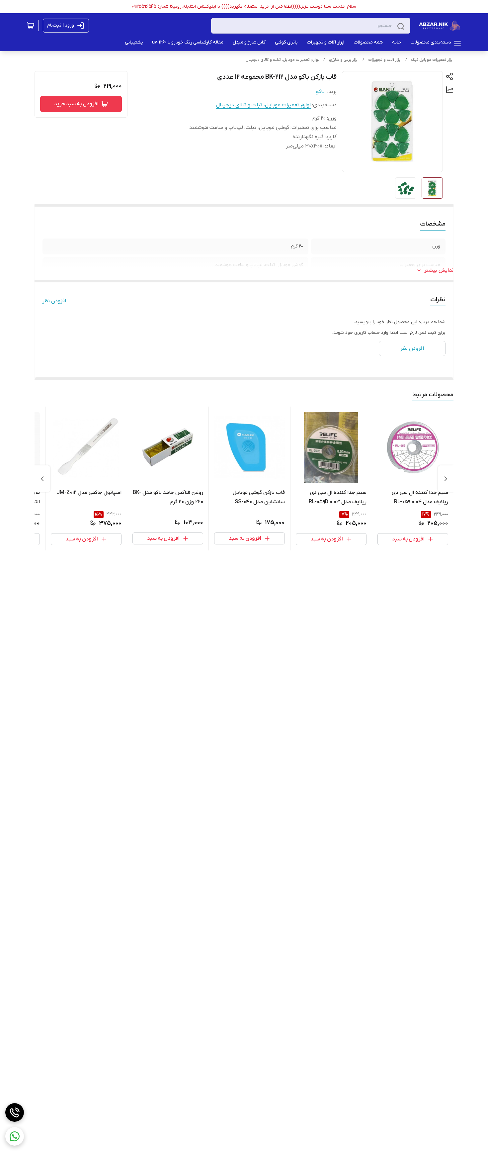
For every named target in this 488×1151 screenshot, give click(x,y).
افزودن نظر (54, 301)
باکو (320, 91)
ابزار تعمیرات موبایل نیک (432, 59)
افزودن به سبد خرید (76, 104)
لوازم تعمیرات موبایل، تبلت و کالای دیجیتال (282, 59)
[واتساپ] (14, 1136)
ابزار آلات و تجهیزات (384, 59)
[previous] (446, 478)
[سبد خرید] (31, 26)
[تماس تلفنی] (14, 1112)
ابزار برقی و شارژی (344, 59)
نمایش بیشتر (438, 270)
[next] (42, 478)
